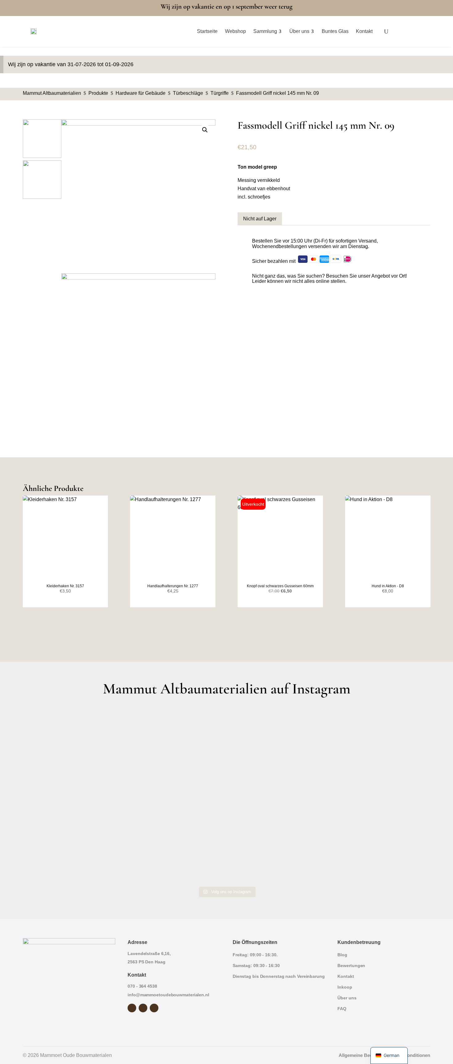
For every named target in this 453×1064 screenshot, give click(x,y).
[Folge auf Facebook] (132, 1008)
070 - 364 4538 (142, 986)
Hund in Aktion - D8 (388, 586)
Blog (342, 954)
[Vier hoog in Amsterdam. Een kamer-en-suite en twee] (175, 736)
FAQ (341, 1008)
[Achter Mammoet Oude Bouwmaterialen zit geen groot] (72, 853)
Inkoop (344, 987)
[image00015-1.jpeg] (138, 350)
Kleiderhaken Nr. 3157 (65, 586)
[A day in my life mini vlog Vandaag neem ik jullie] (72, 795)
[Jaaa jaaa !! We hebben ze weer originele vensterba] (175, 795)
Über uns (346, 997)
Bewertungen (351, 965)
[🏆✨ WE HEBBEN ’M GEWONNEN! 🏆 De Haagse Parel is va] (278, 736)
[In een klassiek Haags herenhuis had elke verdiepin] (175, 853)
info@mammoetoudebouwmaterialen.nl (168, 994)
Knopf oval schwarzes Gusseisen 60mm (280, 586)
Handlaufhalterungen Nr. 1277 (172, 586)
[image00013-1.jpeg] (138, 196)
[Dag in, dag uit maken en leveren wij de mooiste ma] (72, 736)
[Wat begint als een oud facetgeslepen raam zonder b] (380, 795)
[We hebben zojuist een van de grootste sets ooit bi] (278, 795)
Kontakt (345, 976)
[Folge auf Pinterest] (154, 1008)
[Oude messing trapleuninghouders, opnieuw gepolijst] (278, 853)
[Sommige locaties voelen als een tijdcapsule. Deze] (380, 736)
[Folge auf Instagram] (143, 1008)
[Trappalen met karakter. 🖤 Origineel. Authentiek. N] (380, 853)
